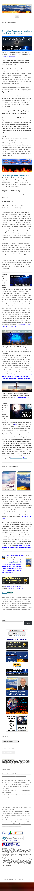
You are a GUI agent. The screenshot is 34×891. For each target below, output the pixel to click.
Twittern (4, 593)
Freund (4, 607)
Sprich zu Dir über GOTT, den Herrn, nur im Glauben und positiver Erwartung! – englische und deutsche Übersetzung (16, 776)
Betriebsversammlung (25, 603)
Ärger (18, 603)
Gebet (18, 607)
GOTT (22, 607)
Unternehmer (20, 601)
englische (22, 605)
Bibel (29, 597)
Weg (29, 609)
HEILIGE (26, 607)
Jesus (30, 607)
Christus (7, 605)
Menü (17, 16)
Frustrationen (13, 607)
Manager (7, 601)
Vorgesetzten (23, 609)
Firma (26, 605)
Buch (3, 599)
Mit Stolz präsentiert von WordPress (23, 879)
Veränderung (16, 609)
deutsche (12, 605)
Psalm (3, 609)
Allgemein (25, 597)
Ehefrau (17, 605)
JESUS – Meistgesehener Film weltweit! (15, 176)
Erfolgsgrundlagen (13, 599)
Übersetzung (9, 609)
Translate (22, 635)
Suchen (4, 620)
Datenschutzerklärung (7, 879)
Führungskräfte (23, 599)
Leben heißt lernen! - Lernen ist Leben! (12, 811)
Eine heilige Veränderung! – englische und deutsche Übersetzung (17, 32)
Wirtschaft (27, 601)
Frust (7, 607)
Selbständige (13, 601)
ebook (7, 599)
